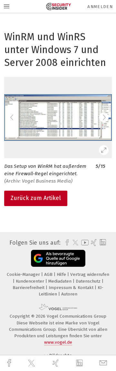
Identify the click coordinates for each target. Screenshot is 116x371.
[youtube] (84, 243)
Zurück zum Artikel (36, 198)
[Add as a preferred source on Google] (58, 258)
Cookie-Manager (24, 274)
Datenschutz (89, 281)
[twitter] (32, 363)
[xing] (56, 363)
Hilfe (62, 274)
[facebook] (10, 363)
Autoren (69, 294)
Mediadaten (60, 281)
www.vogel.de (58, 342)
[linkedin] (80, 363)
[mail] (104, 363)
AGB (49, 274)
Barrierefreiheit (29, 287)
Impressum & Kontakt (72, 287)
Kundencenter (30, 281)
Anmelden (100, 6)
